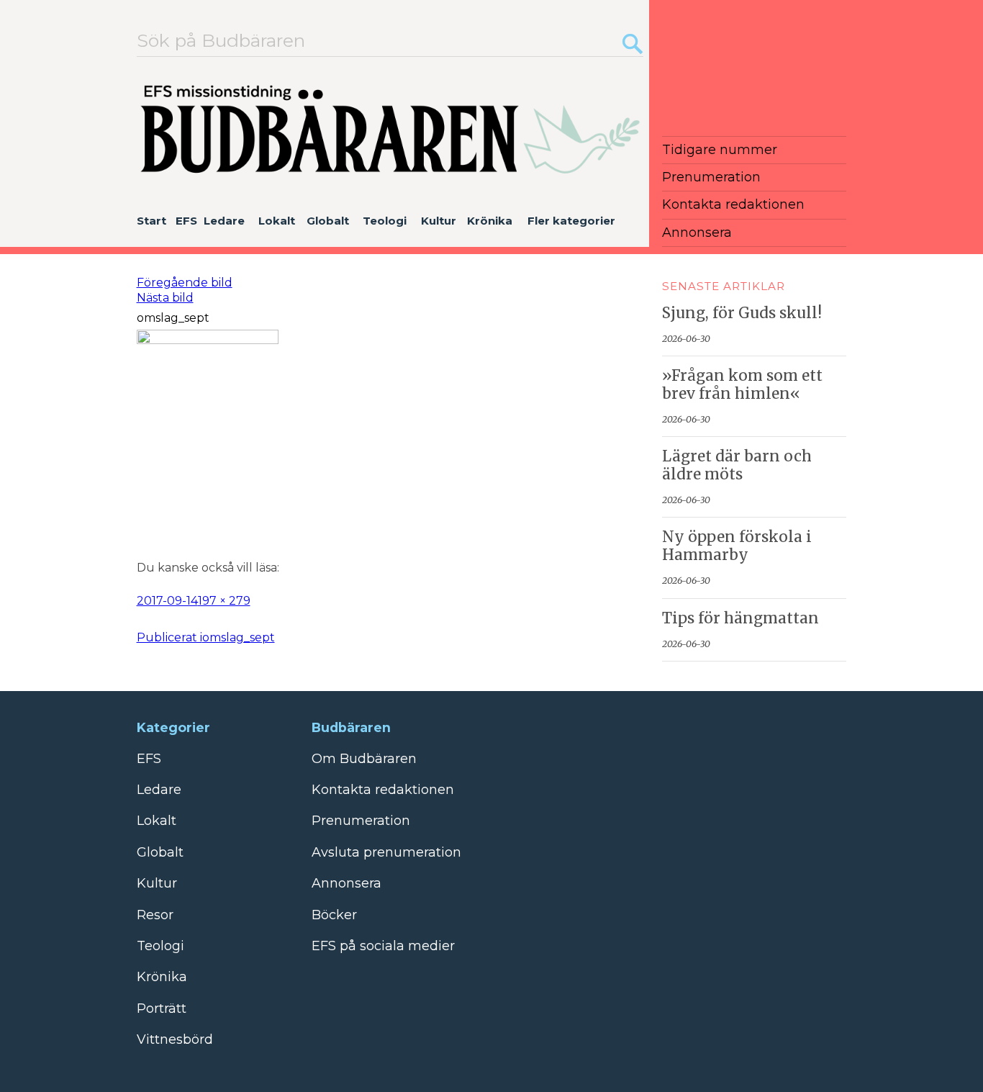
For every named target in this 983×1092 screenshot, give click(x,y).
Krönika (489, 220)
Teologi (385, 220)
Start (151, 220)
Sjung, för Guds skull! (742, 313)
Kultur (438, 220)
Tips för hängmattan (740, 618)
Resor (155, 915)
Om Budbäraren (364, 759)
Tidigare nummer (719, 150)
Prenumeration (711, 177)
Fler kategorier (571, 220)
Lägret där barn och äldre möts (737, 465)
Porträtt (161, 1008)
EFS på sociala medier (383, 946)
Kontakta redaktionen (733, 204)
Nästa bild (165, 297)
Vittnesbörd (175, 1039)
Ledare (224, 220)
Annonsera (697, 232)
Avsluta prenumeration (386, 852)
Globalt (328, 220)
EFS (186, 220)
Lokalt (276, 220)
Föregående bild (184, 282)
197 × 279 (224, 601)
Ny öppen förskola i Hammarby (737, 546)
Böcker (334, 915)
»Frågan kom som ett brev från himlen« (742, 384)
